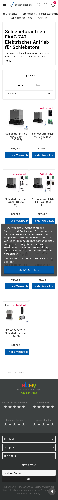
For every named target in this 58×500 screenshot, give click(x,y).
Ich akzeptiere (29, 270)
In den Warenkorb (18, 155)
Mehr (8, 61)
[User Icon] (45, 4)
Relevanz (29, 94)
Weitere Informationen (18, 258)
